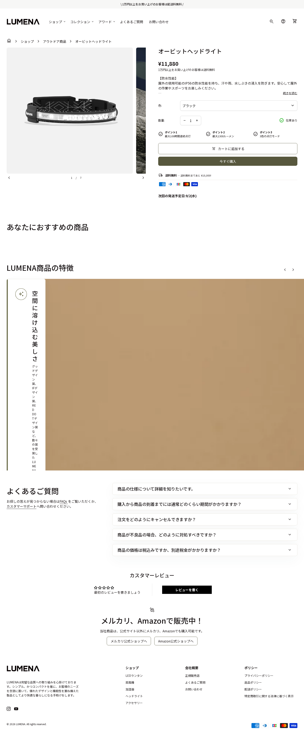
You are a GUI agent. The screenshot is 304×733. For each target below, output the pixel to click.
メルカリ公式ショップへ (129, 641)
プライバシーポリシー (258, 675)
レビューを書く (187, 589)
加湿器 (130, 689)
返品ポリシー (253, 682)
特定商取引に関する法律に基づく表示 (269, 696)
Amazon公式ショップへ (176, 641)
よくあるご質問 (131, 21)
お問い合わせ (159, 21)
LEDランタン (134, 675)
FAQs (64, 501)
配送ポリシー (253, 689)
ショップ (57, 21)
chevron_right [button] (293, 269)
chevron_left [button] (284, 269)
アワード (107, 21)
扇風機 (130, 682)
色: (160, 105)
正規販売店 (192, 675)
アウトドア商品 (54, 41)
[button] (26, 441)
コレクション (82, 21)
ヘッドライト (134, 696)
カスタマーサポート (21, 506)
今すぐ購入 (228, 161)
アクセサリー (134, 703)
